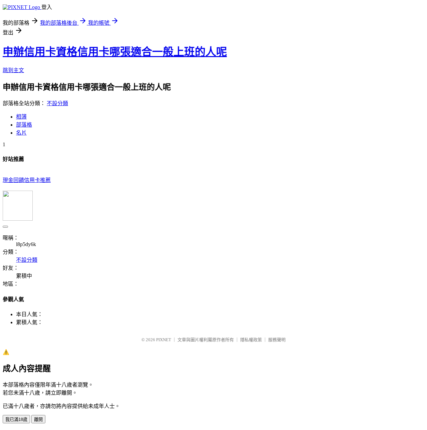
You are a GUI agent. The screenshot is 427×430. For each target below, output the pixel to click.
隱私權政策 (251, 339)
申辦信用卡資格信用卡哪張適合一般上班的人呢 (115, 52)
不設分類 (57, 103)
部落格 (24, 125)
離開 (38, 419)
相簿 (21, 117)
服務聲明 (277, 339)
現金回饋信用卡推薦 (27, 180)
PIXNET (163, 339)
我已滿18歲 (16, 419)
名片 (21, 133)
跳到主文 (13, 70)
